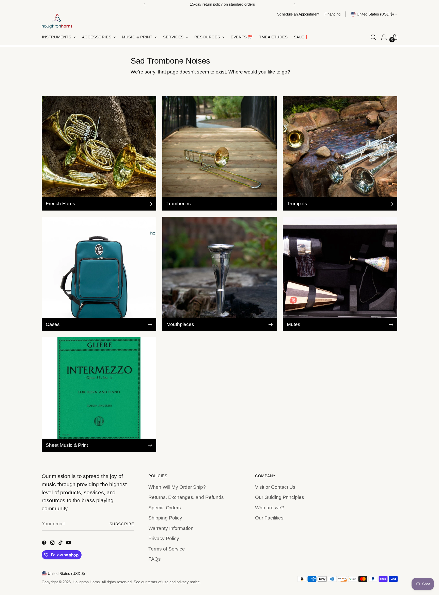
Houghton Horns (86, 582)
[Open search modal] (373, 37)
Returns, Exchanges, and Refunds (186, 497)
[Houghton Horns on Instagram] (53, 543)
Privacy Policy (163, 538)
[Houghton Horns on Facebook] (45, 543)
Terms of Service (166, 549)
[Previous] (144, 4)
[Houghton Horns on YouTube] (69, 543)
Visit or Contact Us (275, 487)
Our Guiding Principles (279, 497)
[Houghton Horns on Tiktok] (61, 543)
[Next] (294, 4)
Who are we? (269, 507)
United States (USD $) (375, 14)
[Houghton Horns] (57, 21)
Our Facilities (269, 517)
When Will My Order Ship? (177, 487)
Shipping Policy (165, 517)
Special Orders (164, 507)
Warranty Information (171, 528)
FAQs (154, 559)
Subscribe (121, 524)
